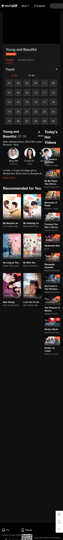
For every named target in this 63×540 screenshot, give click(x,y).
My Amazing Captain (33, 223)
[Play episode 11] (44, 92)
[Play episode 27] (27, 121)
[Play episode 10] (35, 92)
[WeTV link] (9, 6)
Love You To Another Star (36, 302)
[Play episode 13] (9, 102)
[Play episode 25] (9, 121)
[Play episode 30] (53, 121)
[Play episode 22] (35, 111)
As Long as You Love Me (15, 262)
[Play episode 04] (35, 83)
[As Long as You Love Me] (12, 246)
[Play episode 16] (35, 102)
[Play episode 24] (53, 111)
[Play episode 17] (44, 102)
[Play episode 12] (53, 92)
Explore (41, 5)
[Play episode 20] (18, 111)
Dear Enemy (9, 302)
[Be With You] (32, 246)
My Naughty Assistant (14, 223)
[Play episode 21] (27, 111)
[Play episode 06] (53, 83)
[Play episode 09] (27, 92)
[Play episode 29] (44, 121)
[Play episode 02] (18, 83)
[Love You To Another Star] (32, 285)
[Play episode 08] (18, 92)
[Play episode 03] (27, 83)
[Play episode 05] (44, 83)
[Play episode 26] (18, 121)
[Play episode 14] (18, 102)
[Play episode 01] (9, 83)
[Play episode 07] (9, 92)
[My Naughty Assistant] (12, 206)
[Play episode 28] (35, 121)
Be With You (29, 262)
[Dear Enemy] (12, 285)
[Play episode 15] (27, 102)
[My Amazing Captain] (32, 206)
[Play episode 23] (44, 111)
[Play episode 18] (53, 102)
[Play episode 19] (9, 111)
